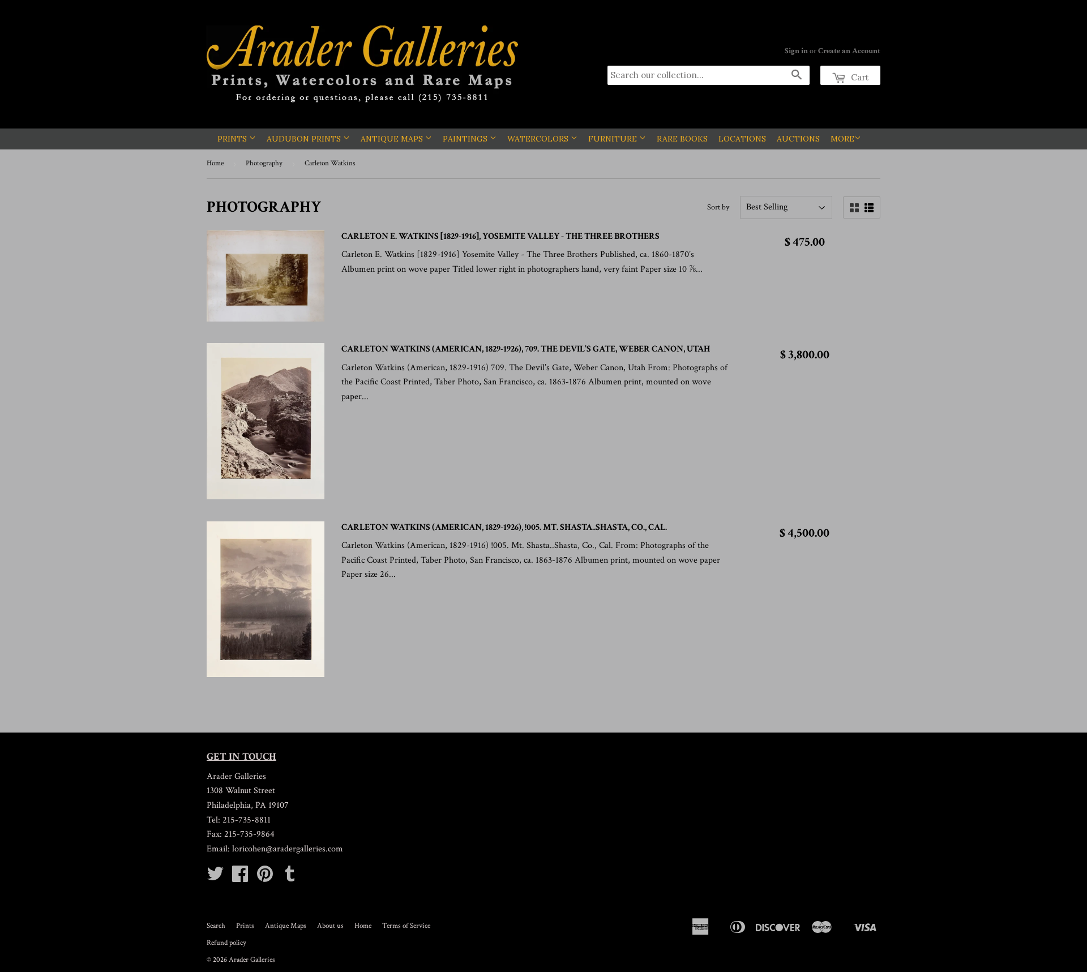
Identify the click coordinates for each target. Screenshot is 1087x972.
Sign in (796, 51)
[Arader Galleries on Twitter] (215, 878)
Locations (742, 139)
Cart (859, 77)
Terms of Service (406, 926)
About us (330, 926)
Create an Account (849, 51)
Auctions (798, 139)
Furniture (613, 139)
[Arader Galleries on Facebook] (240, 878)
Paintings (466, 139)
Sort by (718, 207)
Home (215, 163)
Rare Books (682, 139)
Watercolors (539, 139)
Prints (233, 139)
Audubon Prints (305, 139)
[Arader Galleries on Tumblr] (289, 878)
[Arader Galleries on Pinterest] (264, 878)
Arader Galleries (252, 960)
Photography (264, 163)
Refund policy (226, 943)
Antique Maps (393, 139)
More (842, 139)
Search (216, 926)
